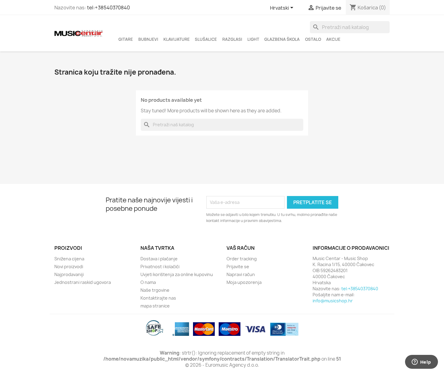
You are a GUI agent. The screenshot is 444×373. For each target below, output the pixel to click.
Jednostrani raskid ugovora (82, 282)
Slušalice (206, 39)
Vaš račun (241, 248)
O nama (148, 282)
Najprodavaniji (69, 274)
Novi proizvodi (68, 266)
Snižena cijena (69, 259)
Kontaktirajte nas (158, 298)
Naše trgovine (154, 290)
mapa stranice (155, 306)
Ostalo (313, 39)
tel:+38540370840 (108, 7)
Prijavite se (238, 266)
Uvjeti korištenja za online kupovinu (176, 274)
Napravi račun (241, 274)
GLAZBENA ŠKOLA (282, 39)
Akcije (333, 39)
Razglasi (232, 39)
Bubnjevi (148, 39)
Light (253, 39)
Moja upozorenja (244, 282)
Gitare (125, 39)
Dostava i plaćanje (159, 259)
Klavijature (176, 39)
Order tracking (242, 259)
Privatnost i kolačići (159, 266)
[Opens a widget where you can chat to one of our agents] (421, 362)
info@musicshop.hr (333, 301)
